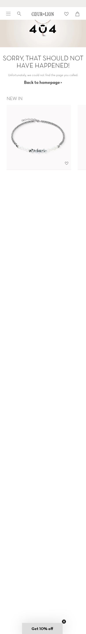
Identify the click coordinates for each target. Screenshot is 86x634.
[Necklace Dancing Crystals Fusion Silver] (39, 137)
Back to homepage (42, 82)
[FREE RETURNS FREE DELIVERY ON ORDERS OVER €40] (43, 3)
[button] (42, 628)
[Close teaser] (64, 621)
